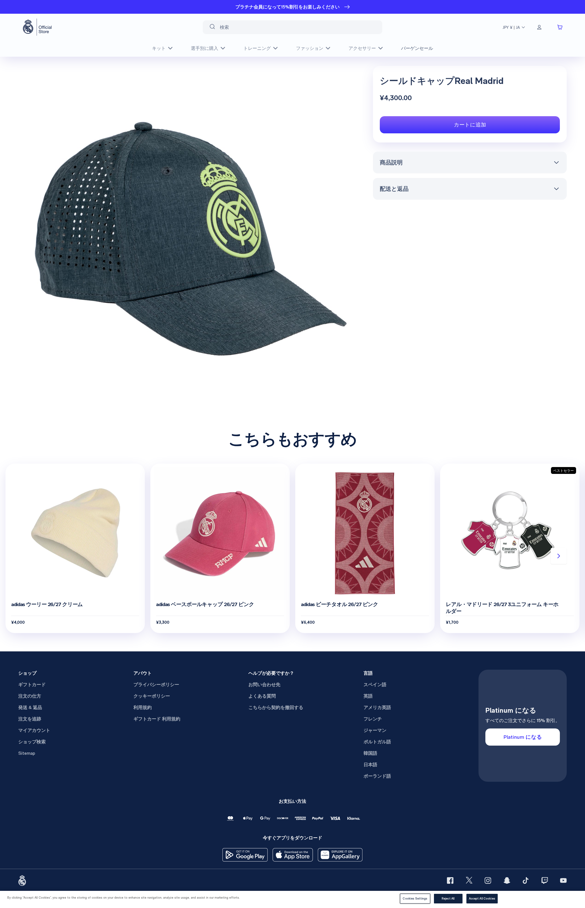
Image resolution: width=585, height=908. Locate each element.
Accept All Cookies (482, 898)
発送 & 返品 (30, 707)
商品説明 (391, 162)
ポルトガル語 (377, 741)
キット (159, 48)
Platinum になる (522, 737)
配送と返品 (394, 188)
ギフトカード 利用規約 (156, 719)
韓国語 (370, 753)
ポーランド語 (377, 776)
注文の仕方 (29, 696)
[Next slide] (559, 556)
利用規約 (142, 707)
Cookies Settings (415, 898)
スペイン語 (375, 684)
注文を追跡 (29, 719)
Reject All (448, 898)
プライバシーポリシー (156, 684)
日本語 (370, 764)
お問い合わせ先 (264, 684)
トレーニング (257, 48)
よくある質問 (262, 696)
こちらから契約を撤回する (275, 707)
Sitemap (26, 753)
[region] (292, 899)
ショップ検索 (32, 741)
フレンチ (373, 719)
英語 (368, 696)
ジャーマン (375, 730)
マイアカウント (34, 730)
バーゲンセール (417, 48)
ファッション (309, 48)
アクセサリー (362, 48)
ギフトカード (32, 684)
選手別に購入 (204, 48)
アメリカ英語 (377, 707)
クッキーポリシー (151, 696)
